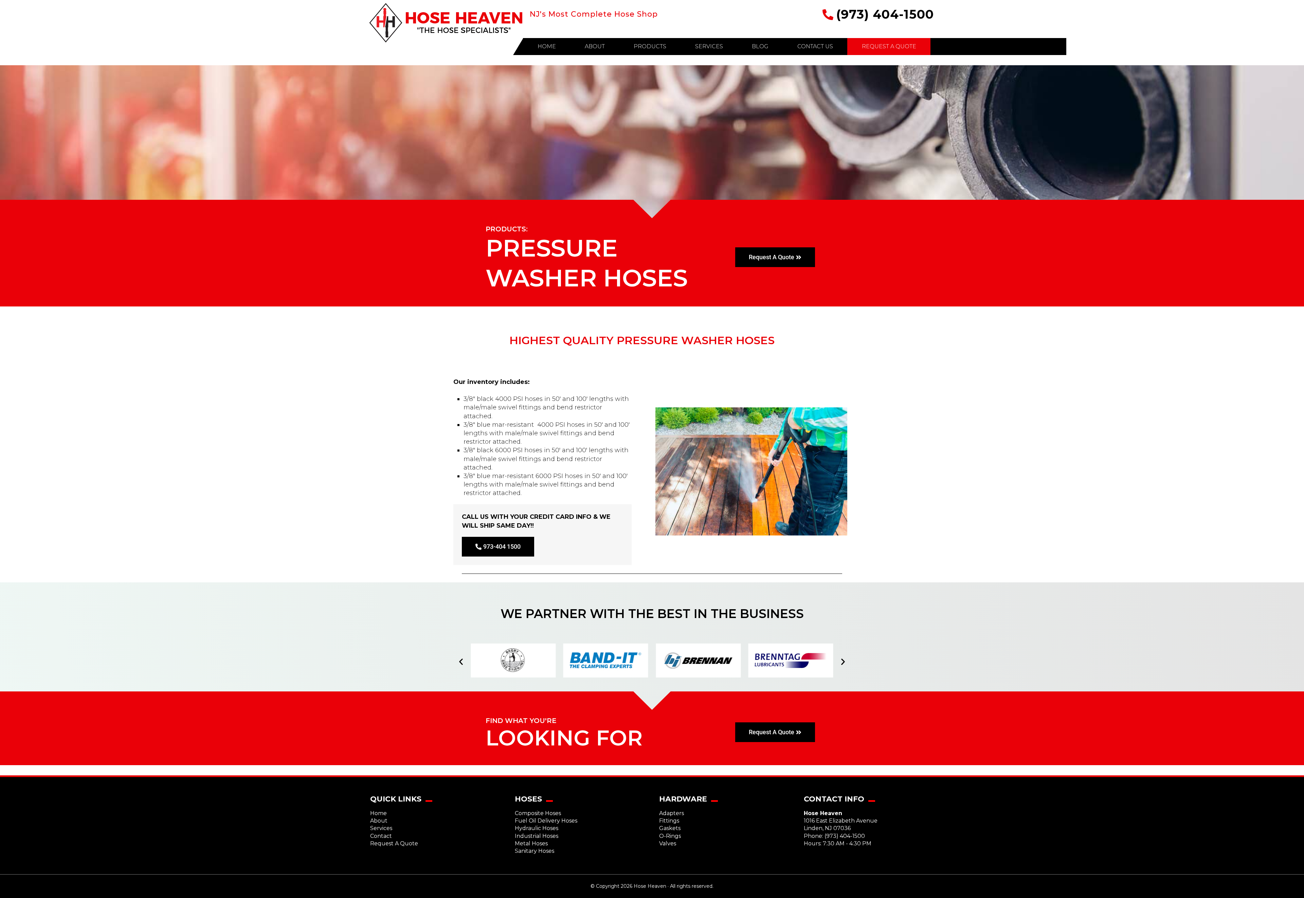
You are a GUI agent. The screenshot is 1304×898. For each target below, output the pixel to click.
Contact (381, 836)
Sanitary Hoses (534, 851)
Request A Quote (394, 843)
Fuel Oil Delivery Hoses (546, 820)
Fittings (669, 820)
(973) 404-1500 (885, 14)
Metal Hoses (531, 843)
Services (381, 828)
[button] (461, 661)
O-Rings (670, 836)
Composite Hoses (538, 813)
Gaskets (670, 828)
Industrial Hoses (536, 836)
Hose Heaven (445, 23)
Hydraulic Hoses (536, 828)
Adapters (671, 813)
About (378, 820)
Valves (667, 843)
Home (378, 813)
